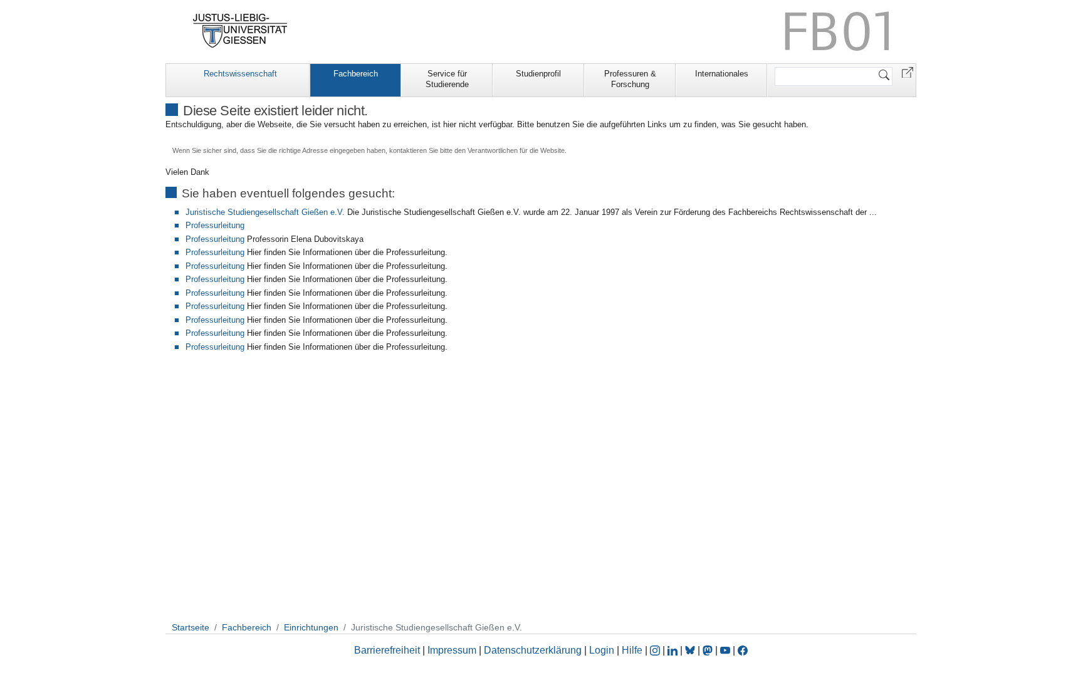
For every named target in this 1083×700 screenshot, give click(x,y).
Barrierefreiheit (387, 650)
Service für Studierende (447, 79)
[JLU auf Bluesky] (691, 650)
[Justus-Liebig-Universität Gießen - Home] (240, 31)
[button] (907, 71)
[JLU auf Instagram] (656, 650)
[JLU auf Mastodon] (709, 650)
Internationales (721, 73)
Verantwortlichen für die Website (516, 150)
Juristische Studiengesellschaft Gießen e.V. (265, 212)
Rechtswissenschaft (240, 73)
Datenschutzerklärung (533, 650)
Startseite (190, 627)
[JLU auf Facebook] (743, 650)
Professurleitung (215, 225)
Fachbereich (355, 73)
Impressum (451, 650)
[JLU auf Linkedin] (673, 650)
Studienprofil (538, 73)
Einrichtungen (311, 627)
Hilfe (632, 650)
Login (603, 650)
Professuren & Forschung (630, 79)
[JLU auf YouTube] (725, 650)
